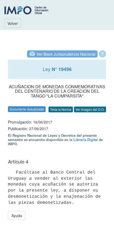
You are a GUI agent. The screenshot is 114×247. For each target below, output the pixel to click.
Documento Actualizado (27, 109)
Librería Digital (85, 139)
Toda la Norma (60, 109)
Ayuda (16, 215)
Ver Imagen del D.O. (90, 109)
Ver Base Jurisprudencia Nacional (66, 54)
